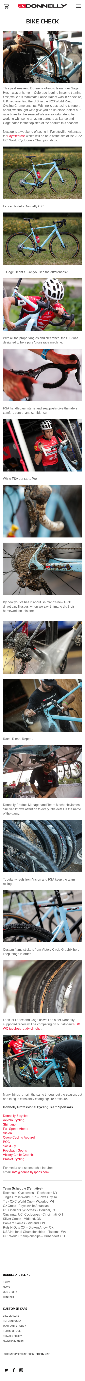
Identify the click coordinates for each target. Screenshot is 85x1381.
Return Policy (12, 1321)
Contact (8, 1297)
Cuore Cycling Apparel (19, 1137)
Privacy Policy (12, 1336)
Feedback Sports (15, 1150)
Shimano (9, 1124)
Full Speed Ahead (15, 1128)
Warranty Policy (14, 1326)
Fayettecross (16, 136)
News (6, 1287)
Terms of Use (12, 1331)
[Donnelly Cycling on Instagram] (21, 1371)
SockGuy (9, 1146)
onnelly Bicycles (16, 1115)
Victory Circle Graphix (18, 1154)
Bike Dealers (11, 1316)
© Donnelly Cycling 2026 (19, 1354)
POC (6, 1141)
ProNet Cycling (13, 1159)
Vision (7, 1133)
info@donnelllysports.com (30, 1172)
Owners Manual (14, 1341)
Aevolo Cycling (13, 1120)
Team (6, 1282)
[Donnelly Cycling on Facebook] (14, 1371)
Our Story (10, 1292)
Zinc (47, 1354)
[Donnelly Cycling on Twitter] (6, 1371)
